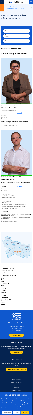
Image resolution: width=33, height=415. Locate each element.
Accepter (25, 412)
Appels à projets (16, 390)
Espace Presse (16, 377)
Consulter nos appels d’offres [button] (15, 369)
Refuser (17, 412)
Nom (6, 30)
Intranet (16, 387)
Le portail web (16, 385)
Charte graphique (16, 379)
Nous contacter (16, 335)
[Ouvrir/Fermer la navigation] (31, 2)
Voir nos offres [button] (16, 352)
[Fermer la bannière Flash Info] (31, 7)
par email (19, 113)
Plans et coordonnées (16, 382)
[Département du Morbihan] (16, 2)
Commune (7, 34)
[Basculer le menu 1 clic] (2, 2)
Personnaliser (7, 412)
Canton (7, 40)
